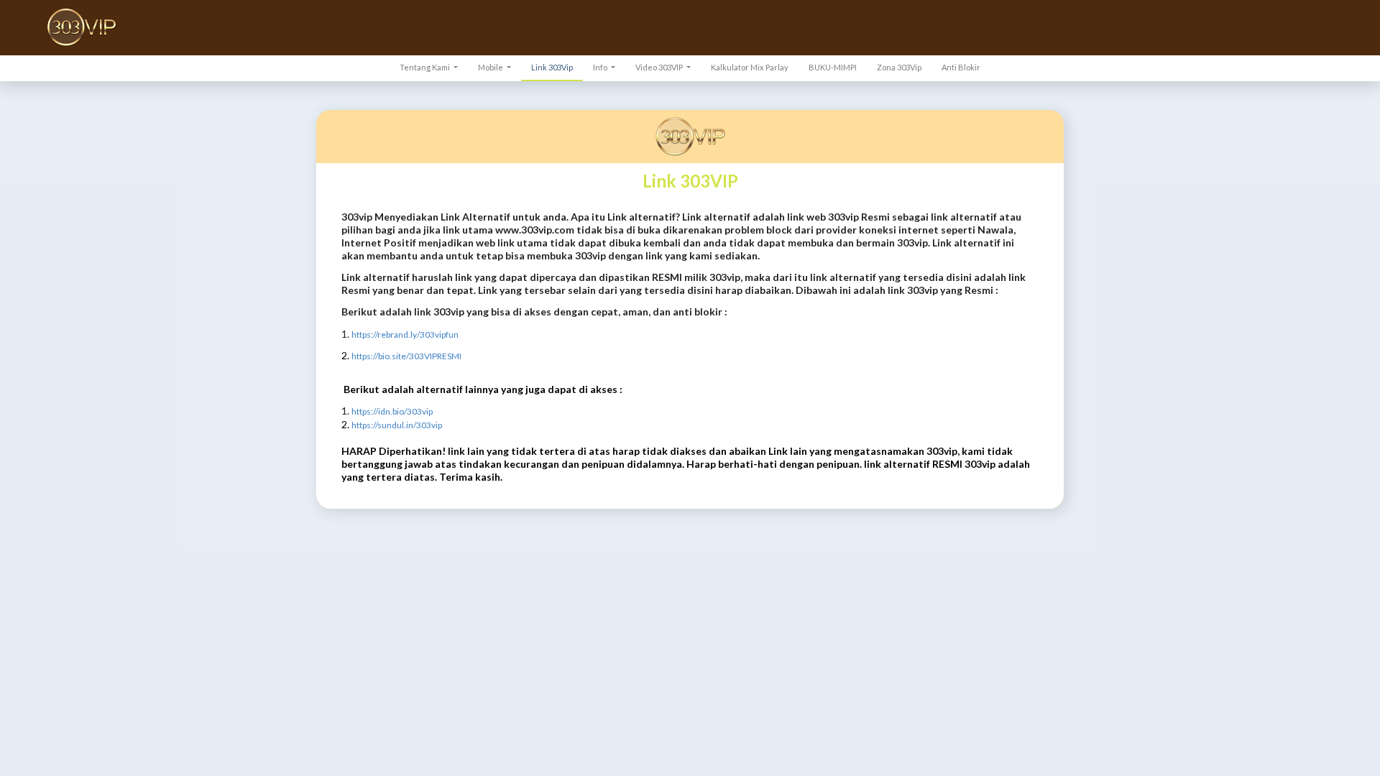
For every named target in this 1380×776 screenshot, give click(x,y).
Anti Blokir (961, 67)
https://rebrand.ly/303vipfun (405, 334)
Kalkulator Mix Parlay (749, 67)
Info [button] (601, 67)
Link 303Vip (552, 67)
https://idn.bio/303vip (392, 411)
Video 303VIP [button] (659, 67)
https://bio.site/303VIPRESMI (406, 356)
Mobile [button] (491, 67)
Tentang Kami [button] (425, 67)
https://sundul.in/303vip (396, 425)
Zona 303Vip (899, 67)
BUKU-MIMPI (833, 67)
